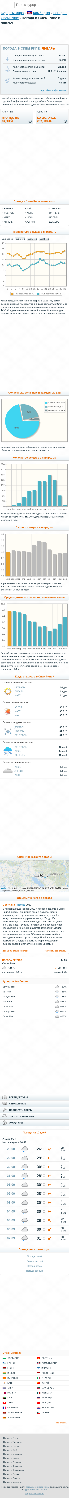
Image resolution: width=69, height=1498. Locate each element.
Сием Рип (8, 1016)
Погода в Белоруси (12, 1482)
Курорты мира (12, 13)
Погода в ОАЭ (10, 1450)
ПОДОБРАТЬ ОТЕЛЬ (20, 1110)
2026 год (20, 239)
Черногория (15, 1412)
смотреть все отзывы (55, 950)
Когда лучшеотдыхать (46, 119)
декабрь (54, 222)
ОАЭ (10, 1398)
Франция (12, 1407)
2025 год (32, 239)
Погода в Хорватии (12, 1466)
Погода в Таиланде (12, 1442)
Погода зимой (34, 1256)
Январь (18, 691)
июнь (29, 213)
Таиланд (47, 1398)
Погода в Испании (12, 1462)
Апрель (18, 707)
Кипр (10, 1383)
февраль (9, 213)
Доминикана (49, 1363)
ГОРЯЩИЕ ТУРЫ (18, 1097)
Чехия (45, 1412)
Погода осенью (34, 1270)
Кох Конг (7, 1001)
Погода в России (11, 1474)
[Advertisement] (34, 43)
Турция (46, 1402)
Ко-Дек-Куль (9, 996)
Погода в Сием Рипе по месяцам (35, 201)
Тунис (11, 1402)
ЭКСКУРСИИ (16, 1123)
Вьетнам (47, 1358)
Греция (11, 1363)
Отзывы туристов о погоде (34, 898)
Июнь (17, 775)
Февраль (19, 687)
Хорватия (48, 1407)
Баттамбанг (9, 986)
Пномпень (8, 1006)
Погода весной (34, 1261)
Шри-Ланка (14, 1417)
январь (8, 208)
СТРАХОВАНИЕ (17, 1103)
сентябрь (55, 208)
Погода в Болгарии (12, 1454)
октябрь (54, 213)
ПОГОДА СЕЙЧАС (12, 960)
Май (16, 715)
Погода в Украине (11, 1478)
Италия (46, 1378)
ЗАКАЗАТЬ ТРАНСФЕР (21, 1116)
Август (18, 771)
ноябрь (53, 217)
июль (29, 217)
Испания (12, 1378)
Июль (17, 751)
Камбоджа (41, 13)
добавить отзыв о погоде (16, 950)
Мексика (47, 1393)
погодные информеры (37, 1487)
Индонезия (48, 1373)
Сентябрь (20, 735)
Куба (10, 1388)
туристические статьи (35, 1489)
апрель (8, 222)
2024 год (44, 239)
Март (17, 695)
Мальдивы (48, 1388)
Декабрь (19, 727)
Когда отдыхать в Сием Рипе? (34, 676)
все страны (61, 1422)
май (28, 208)
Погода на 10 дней (34, 1132)
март (7, 217)
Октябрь (19, 755)
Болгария (13, 1358)
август (30, 222)
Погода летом (34, 1266)
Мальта (11, 1393)
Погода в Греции (11, 1458)
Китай (45, 1383)
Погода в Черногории (13, 1470)
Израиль (46, 1368)
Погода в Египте (11, 1438)
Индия (11, 1373)
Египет (11, 1368)
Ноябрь (19, 731)
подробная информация (53, 90)
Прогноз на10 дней (10, 119)
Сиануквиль (9, 1011)
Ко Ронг (7, 991)
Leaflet (3, 887)
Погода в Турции (11, 1446)
